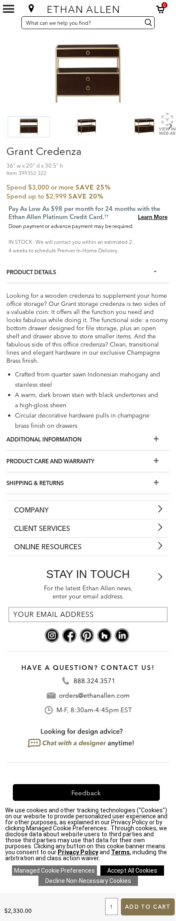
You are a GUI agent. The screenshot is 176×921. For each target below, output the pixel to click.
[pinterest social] (87, 634)
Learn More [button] (152, 216)
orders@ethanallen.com (94, 695)
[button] (160, 9)
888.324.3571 (94, 681)
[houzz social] (104, 634)
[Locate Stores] (31, 8)
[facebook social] (69, 634)
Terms (120, 852)
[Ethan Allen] (88, 7)
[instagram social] (52, 634)
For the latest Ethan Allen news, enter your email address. (88, 592)
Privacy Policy (78, 852)
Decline (88, 881)
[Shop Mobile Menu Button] (8, 9)
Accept (132, 870)
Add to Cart (147, 906)
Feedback (86, 793)
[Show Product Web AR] (167, 123)
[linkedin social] (122, 634)
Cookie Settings (54, 870)
